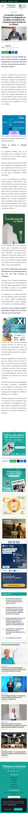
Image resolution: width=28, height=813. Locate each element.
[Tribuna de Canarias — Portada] (11, 6)
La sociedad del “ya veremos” (14, 638)
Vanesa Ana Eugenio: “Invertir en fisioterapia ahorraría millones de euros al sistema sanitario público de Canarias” (13, 725)
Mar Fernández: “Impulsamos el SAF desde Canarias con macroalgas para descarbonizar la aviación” (15, 631)
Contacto (16, 1)
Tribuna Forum (14, 787)
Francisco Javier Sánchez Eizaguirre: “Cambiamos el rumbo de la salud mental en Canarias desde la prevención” (13, 669)
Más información (12, 804)
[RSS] (20, 771)
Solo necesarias (8, 809)
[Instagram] (14, 771)
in (16, 52)
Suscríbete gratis (14, 797)
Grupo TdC (14, 784)
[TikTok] (17, 771)
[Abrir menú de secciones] (2, 6)
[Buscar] (26, 1)
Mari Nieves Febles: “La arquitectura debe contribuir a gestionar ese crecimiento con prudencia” (14, 753)
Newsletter (10, 1)
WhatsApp (4, 52)
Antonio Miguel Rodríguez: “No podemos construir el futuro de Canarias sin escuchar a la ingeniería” (13, 697)
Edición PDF (4, 1)
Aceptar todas (18, 809)
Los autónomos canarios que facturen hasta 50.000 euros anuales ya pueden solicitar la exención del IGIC (14, 601)
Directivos (14, 12)
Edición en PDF (14, 777)
